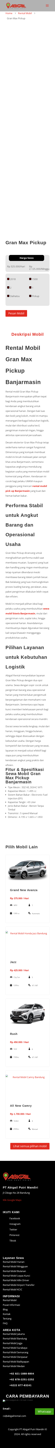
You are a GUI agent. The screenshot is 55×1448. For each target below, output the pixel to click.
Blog (5, 1309)
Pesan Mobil (16, 313)
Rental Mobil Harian (13, 1261)
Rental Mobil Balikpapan (16, 1361)
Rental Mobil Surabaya (15, 1347)
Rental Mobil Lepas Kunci (16, 1275)
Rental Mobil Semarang (15, 1352)
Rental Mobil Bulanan (14, 1271)
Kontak (6, 1314)
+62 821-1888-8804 (21, 1373)
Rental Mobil (25, 13)
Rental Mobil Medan (14, 1366)
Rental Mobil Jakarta (14, 1334)
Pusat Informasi (11, 1304)
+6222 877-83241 (20, 1385)
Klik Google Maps (12, 1200)
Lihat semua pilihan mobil (30, 1146)
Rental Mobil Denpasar (15, 1357)
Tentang (7, 1318)
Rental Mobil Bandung (15, 1338)
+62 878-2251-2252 (21, 1379)
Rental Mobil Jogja (12, 1343)
